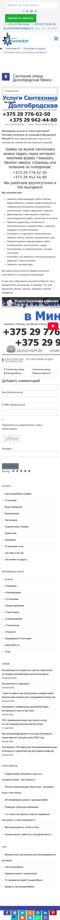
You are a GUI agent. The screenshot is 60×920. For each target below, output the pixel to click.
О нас (7, 651)
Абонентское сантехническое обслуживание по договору (29, 857)
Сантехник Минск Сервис (18, 494)
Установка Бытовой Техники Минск (23, 880)
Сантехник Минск (13, 867)
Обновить (7, 448)
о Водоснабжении (14, 605)
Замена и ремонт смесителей (20, 873)
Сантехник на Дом (41, 359)
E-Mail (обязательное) (13, 404)
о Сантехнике (11, 612)
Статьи (8, 579)
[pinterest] (27, 11)
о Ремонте (10, 632)
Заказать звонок (20, 18)
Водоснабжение (13, 507)
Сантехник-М (13, 48)
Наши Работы (11, 645)
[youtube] (31, 11)
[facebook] (23, 11)
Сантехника (10, 520)
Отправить (10, 466)
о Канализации (12, 592)
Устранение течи (13, 546)
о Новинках (10, 586)
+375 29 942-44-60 (18, 24)
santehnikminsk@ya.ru (20, 28)
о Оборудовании (13, 618)
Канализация (11, 513)
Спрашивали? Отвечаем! (17, 638)
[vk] (35, 11)
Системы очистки (14, 553)
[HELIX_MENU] (56, 39)
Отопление (10, 500)
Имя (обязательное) (12, 392)
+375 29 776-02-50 (45, 24)
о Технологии (11, 625)
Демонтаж (10, 533)
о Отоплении (11, 599)
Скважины (10, 540)
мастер (47, 138)
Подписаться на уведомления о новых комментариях (22, 427)
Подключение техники (16, 526)
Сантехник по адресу (34, 48)
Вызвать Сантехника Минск (19, 886)
